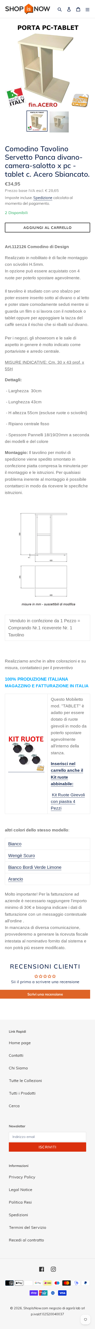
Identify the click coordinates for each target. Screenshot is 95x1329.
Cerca (14, 1105)
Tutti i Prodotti (22, 1093)
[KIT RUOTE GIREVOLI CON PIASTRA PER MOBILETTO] (26, 769)
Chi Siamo (18, 1067)
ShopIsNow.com (35, 1308)
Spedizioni (18, 1214)
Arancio (15, 879)
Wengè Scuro (21, 855)
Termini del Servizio (27, 1227)
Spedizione (42, 197)
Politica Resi (20, 1202)
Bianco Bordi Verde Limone (34, 867)
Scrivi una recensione (45, 994)
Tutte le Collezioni (25, 1080)
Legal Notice (20, 1189)
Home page (20, 1042)
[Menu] (87, 9)
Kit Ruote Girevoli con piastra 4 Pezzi (68, 801)
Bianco (14, 843)
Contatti (16, 1055)
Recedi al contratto (26, 1240)
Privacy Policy (22, 1177)
